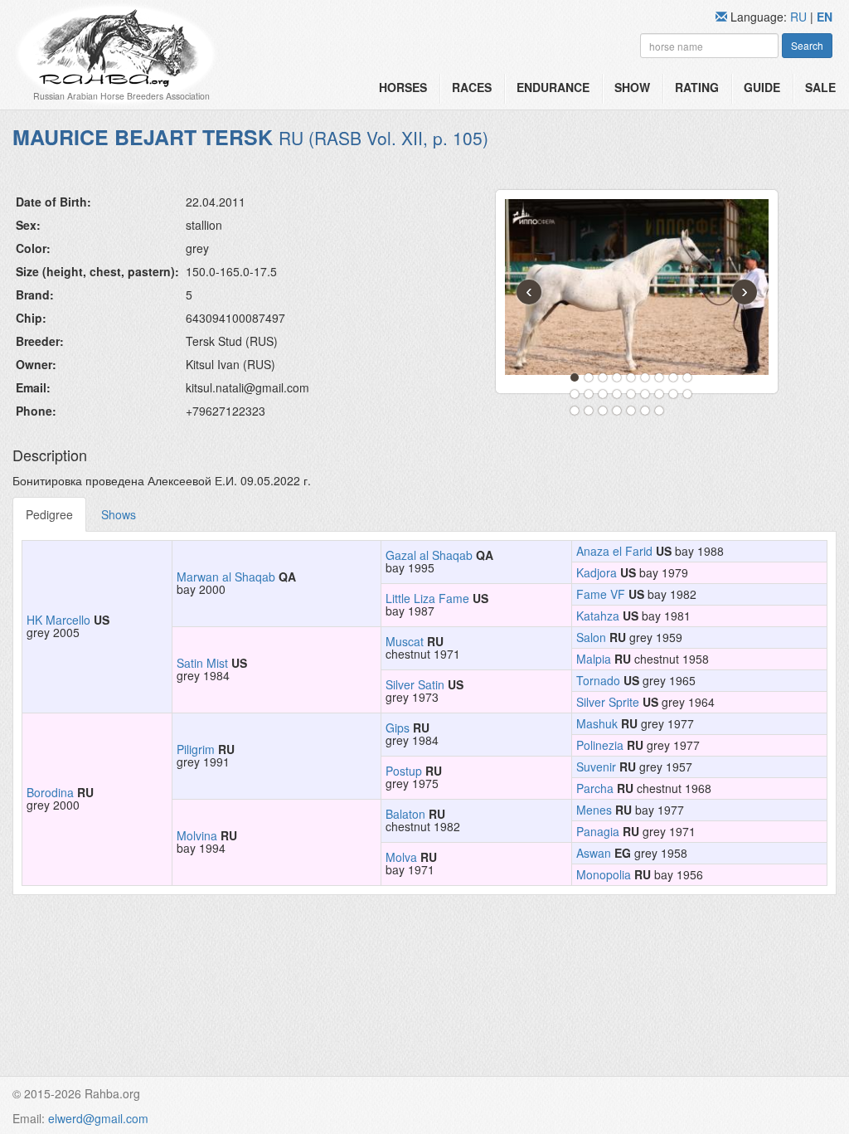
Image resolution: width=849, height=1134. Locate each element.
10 (574, 394)
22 (617, 410)
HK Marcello (58, 619)
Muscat (405, 641)
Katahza (597, 615)
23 (631, 410)
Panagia (597, 831)
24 (645, 410)
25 (659, 410)
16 (659, 394)
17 (673, 394)
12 (603, 394)
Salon (591, 637)
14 (631, 394)
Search (807, 45)
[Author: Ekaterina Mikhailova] (637, 287)
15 (645, 394)
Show (632, 87)
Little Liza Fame (427, 598)
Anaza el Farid (614, 551)
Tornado (598, 680)
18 (687, 394)
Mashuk (597, 723)
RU (800, 16)
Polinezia (599, 745)
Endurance (553, 87)
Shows (118, 514)
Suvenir (596, 766)
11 (589, 394)
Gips (398, 727)
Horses (403, 87)
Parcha (595, 788)
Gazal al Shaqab (429, 555)
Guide (762, 87)
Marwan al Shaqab (226, 576)
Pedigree (49, 514)
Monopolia (603, 874)
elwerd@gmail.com (98, 1118)
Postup (404, 770)
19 (574, 410)
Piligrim (196, 749)
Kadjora (596, 572)
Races (472, 87)
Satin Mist (202, 663)
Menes (594, 809)
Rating (697, 87)
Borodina (50, 792)
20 (589, 410)
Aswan (593, 852)
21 (603, 410)
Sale (820, 87)
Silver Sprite (607, 702)
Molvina (197, 835)
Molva (401, 857)
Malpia (593, 658)
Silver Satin (415, 684)
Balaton (405, 813)
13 (617, 394)
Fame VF (600, 594)
